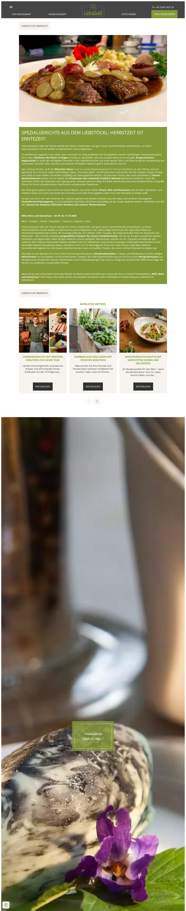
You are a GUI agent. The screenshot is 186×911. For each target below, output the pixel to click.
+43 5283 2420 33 (164, 7)
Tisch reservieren (164, 14)
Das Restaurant (21, 14)
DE (11, 6)
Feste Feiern (129, 14)
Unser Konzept (57, 14)
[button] (88, 401)
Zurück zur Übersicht (35, 25)
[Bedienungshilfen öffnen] (6, 905)
